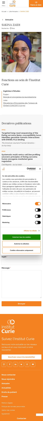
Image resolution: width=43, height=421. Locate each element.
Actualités (6, 388)
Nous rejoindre (8, 379)
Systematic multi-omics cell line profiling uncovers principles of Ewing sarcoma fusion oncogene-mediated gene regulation (21, 157)
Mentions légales (7, 403)
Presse (5, 396)
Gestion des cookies (8, 410)
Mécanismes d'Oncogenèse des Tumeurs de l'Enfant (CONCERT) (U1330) (20, 104)
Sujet (4, 257)
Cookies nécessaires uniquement (21, 250)
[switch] (38, 210)
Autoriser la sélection (21, 244)
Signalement (6, 414)
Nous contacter (9, 375)
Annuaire (9, 20)
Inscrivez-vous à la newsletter (21, 357)
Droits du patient (9, 392)
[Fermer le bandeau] (40, 169)
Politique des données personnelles (13, 406)
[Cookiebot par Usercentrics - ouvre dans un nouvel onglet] (27, 169)
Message (6, 268)
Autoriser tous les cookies (21, 237)
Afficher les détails (30, 231)
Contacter (21, 418)
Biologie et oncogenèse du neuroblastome (19, 97)
